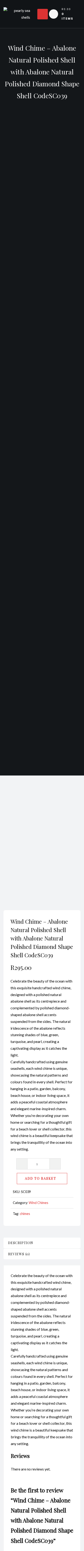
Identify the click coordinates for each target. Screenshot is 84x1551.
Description (20, 1243)
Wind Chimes (38, 1203)
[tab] (42, 1243)
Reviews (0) (19, 1254)
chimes (25, 1214)
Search (66, 828)
